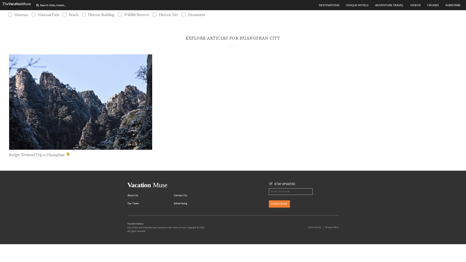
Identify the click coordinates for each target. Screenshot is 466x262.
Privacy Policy (332, 227)
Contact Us (180, 195)
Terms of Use (314, 227)
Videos (415, 5)
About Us (132, 195)
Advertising (180, 203)
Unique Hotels (357, 5)
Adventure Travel (389, 5)
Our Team (133, 203)
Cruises (433, 5)
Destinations (329, 5)
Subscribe (453, 5)
